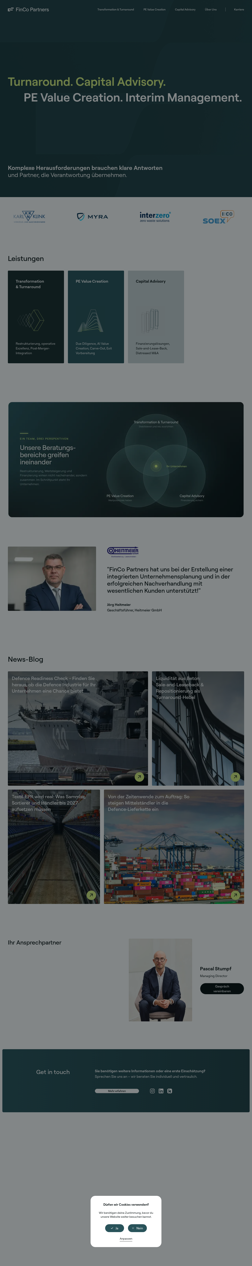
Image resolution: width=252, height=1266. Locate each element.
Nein (139, 1228)
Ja (117, 1228)
